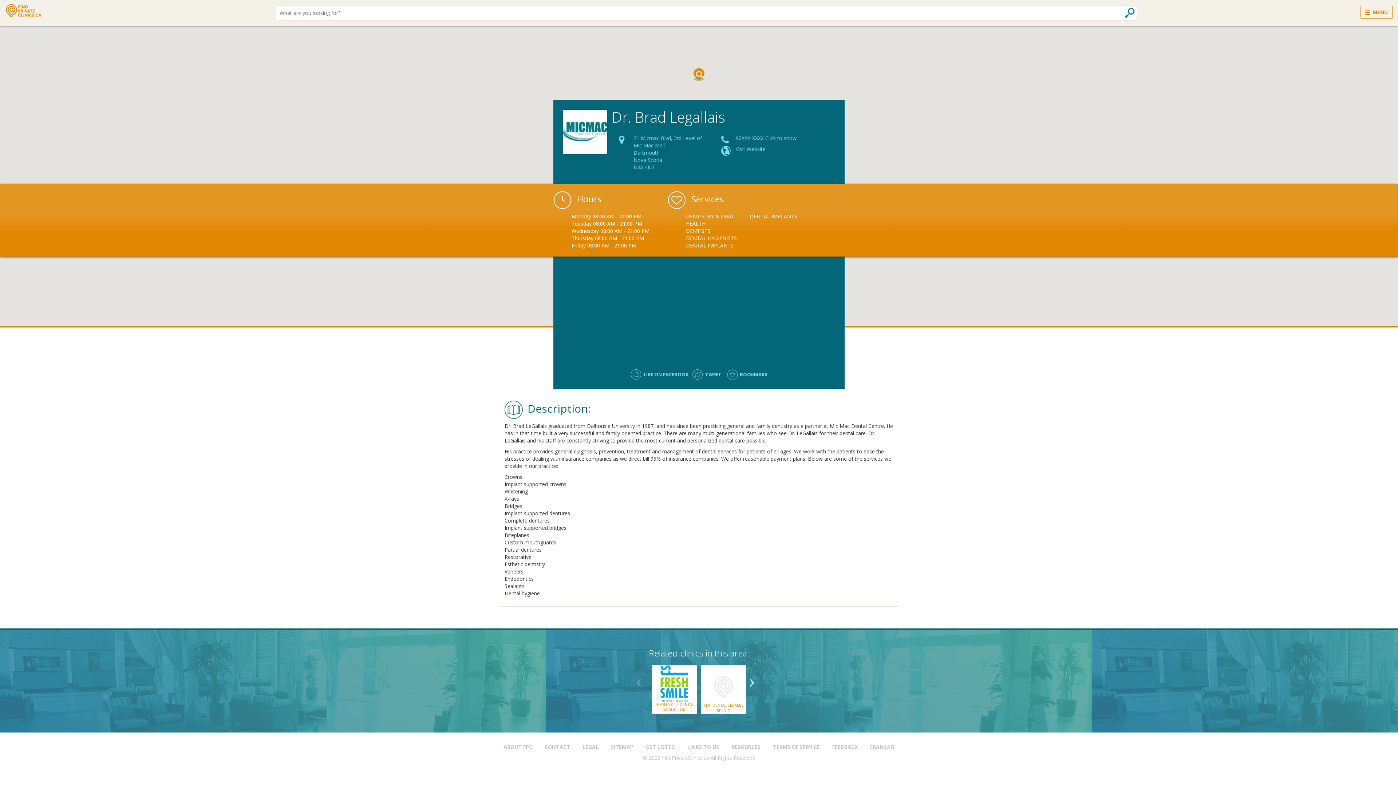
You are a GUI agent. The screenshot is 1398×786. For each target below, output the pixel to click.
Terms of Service (796, 746)
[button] (699, 74)
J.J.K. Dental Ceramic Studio (724, 708)
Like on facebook (666, 374)
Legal (590, 746)
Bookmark (753, 374)
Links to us (703, 746)
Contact (557, 746)
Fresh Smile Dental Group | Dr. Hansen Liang (674, 710)
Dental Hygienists (711, 238)
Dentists (698, 230)
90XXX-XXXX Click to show (766, 138)
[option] (718, 231)
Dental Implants (710, 245)
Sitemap (622, 746)
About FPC (517, 746)
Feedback (845, 746)
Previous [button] (639, 680)
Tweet (713, 374)
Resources (746, 746)
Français (882, 746)
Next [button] (751, 680)
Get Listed (660, 746)
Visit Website (751, 149)
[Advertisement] (699, 309)
